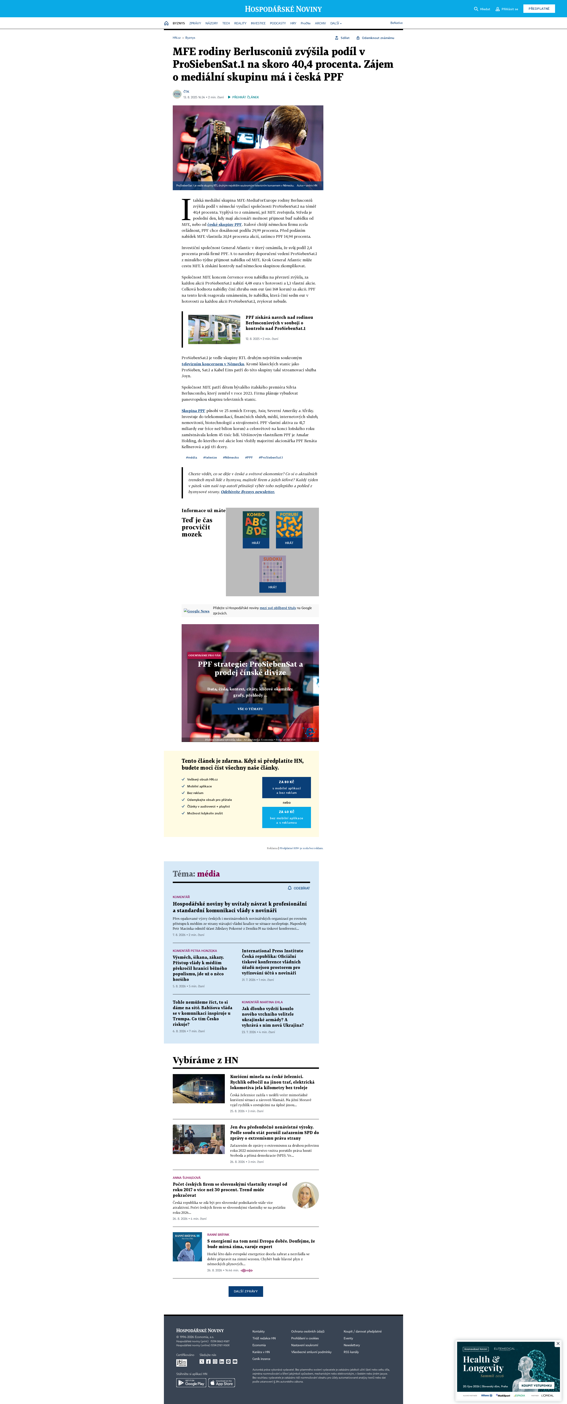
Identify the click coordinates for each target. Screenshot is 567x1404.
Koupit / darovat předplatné (363, 1331)
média (208, 874)
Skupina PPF (193, 410)
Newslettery (352, 1345)
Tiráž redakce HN (264, 1338)
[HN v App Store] (221, 1382)
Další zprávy (246, 1291)
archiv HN (311, 185)
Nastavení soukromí (304, 1345)
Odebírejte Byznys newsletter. (248, 491)
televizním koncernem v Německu (213, 364)
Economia (259, 1345)
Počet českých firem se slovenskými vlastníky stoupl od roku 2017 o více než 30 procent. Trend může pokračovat (230, 1190)
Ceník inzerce (261, 1359)
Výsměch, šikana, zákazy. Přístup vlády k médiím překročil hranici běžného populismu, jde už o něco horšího (200, 969)
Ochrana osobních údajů (307, 1331)
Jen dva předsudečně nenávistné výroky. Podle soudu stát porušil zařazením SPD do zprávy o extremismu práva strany (274, 1132)
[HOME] (166, 23)
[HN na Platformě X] (202, 1361)
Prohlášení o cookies (305, 1338)
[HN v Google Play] (191, 1382)
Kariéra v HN (261, 1352)
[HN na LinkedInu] (221, 1361)
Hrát (256, 543)
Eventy (348, 1338)
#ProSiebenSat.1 (271, 457)
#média (191, 457)
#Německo (231, 457)
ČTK (186, 91)
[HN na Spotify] (228, 1361)
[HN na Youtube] (235, 1361)
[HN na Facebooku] (208, 1361)
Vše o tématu (250, 709)
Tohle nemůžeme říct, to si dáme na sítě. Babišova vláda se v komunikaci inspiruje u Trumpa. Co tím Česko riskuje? (202, 1013)
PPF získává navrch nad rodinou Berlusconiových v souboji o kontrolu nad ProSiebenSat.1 (279, 323)
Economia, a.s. (204, 1337)
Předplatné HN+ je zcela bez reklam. (301, 848)
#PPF (249, 457)
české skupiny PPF (224, 224)
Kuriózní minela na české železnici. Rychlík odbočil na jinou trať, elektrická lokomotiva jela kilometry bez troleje (272, 1082)
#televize (210, 457)
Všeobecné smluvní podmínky (311, 1352)
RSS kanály (351, 1352)
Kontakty (258, 1331)
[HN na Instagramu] (215, 1361)
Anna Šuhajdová (187, 1177)
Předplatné (539, 8)
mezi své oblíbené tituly (278, 608)
